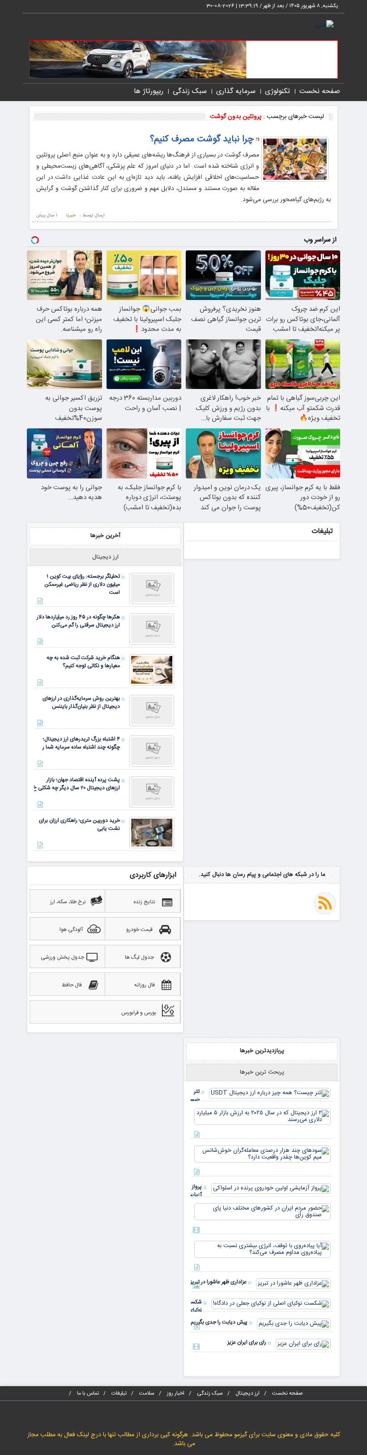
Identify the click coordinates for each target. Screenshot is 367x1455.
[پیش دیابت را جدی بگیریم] (294, 1324)
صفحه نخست (319, 91)
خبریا (71, 215)
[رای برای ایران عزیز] (303, 1344)
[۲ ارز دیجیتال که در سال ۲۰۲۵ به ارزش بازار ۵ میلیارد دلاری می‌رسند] (262, 1116)
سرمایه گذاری (236, 91)
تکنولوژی (277, 91)
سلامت (146, 1393)
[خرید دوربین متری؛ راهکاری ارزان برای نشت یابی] (151, 832)
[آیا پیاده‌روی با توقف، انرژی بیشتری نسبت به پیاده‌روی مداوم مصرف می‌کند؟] (262, 1249)
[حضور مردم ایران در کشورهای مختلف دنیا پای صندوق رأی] (262, 1212)
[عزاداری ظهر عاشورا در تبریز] (293, 1284)
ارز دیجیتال (247, 1393)
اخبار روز (175, 1393)
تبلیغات (119, 1393)
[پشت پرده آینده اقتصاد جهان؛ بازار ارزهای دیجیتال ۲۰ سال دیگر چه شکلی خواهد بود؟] (151, 792)
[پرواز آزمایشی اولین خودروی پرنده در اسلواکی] (271, 1188)
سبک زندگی (190, 91)
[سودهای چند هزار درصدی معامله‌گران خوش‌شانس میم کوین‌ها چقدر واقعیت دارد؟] (262, 1154)
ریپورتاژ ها (148, 91)
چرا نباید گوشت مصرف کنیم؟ (202, 139)
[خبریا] (324, 26)
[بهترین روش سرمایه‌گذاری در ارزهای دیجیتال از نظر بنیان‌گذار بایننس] (151, 710)
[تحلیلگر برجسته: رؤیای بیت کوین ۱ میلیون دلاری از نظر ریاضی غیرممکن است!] (151, 588)
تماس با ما (88, 1393)
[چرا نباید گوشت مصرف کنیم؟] (295, 159)
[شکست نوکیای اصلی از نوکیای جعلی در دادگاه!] (271, 1304)
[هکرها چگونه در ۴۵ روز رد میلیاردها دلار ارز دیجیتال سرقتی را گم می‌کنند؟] (151, 629)
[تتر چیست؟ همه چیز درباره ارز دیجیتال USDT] (270, 1093)
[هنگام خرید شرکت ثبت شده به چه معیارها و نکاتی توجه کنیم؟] (151, 670)
